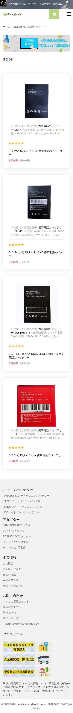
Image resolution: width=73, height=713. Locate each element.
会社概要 (8, 563)
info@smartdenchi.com (25, 623)
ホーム (7, 26)
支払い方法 (9, 574)
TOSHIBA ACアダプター (17, 536)
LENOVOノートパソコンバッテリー (24, 506)
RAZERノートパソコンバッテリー (23, 501)
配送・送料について (14, 585)
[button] (54, 14)
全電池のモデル (12, 607)
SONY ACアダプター (15, 530)
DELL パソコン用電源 (15, 541)
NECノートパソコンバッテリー (21, 512)
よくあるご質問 (12, 568)
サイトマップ (11, 618)
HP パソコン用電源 (14, 547)
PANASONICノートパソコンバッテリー (26, 495)
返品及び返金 (11, 580)
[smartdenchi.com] (18, 14)
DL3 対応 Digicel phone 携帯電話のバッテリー (36, 455)
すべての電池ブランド (16, 601)
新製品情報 (9, 612)
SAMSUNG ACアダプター (18, 525)
